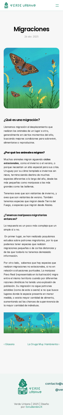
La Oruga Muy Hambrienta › (43, 344)
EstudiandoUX (34, 406)
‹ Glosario (9, 344)
